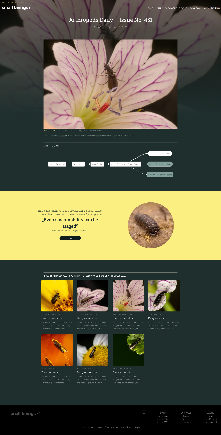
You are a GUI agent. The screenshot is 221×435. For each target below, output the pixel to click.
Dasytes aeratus (49, 130)
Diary (160, 8)
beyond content (210, 422)
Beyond (183, 8)
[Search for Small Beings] (205, 8)
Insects (186, 415)
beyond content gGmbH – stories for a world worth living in (115, 427)
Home (4, 2)
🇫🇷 (215, 8)
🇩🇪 (209, 8)
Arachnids (186, 419)
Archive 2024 (163, 419)
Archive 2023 (163, 415)
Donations (196, 8)
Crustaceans (186, 422)
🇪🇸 (218, 8)
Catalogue (171, 8)
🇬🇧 (212, 8)
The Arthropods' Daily (15, 2)
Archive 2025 (163, 422)
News (210, 415)
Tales (151, 8)
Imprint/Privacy (210, 419)
